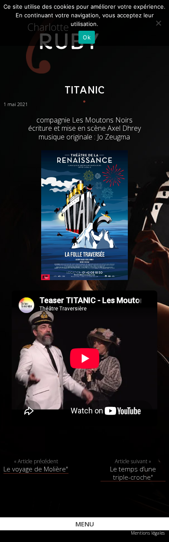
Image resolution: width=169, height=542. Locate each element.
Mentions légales (148, 533)
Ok (87, 37)
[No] (158, 23)
